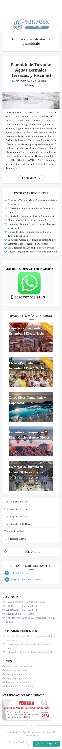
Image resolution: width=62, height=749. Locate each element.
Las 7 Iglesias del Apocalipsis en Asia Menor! (31, 247)
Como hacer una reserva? (19, 666)
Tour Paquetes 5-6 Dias (16, 509)
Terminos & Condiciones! (19, 682)
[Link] (31, 725)
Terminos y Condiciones (19, 742)
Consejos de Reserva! (17, 674)
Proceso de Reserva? (17, 670)
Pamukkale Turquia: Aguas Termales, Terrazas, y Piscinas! (31, 70)
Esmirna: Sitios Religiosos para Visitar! (28, 243)
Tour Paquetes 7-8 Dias (16, 516)
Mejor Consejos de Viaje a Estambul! (27, 220)
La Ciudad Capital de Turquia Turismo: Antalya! (32, 239)
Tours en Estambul (14, 531)
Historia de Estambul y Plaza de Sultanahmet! (31, 216)
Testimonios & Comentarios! (20, 686)
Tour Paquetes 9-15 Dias (17, 524)
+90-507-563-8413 (20, 573)
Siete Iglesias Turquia (15, 538)
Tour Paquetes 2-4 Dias (16, 501)
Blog (31, 85)
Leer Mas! (29, 178)
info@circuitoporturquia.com (26, 579)
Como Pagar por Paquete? (19, 678)
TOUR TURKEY (30, 735)
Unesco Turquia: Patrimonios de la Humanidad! (32, 251)
